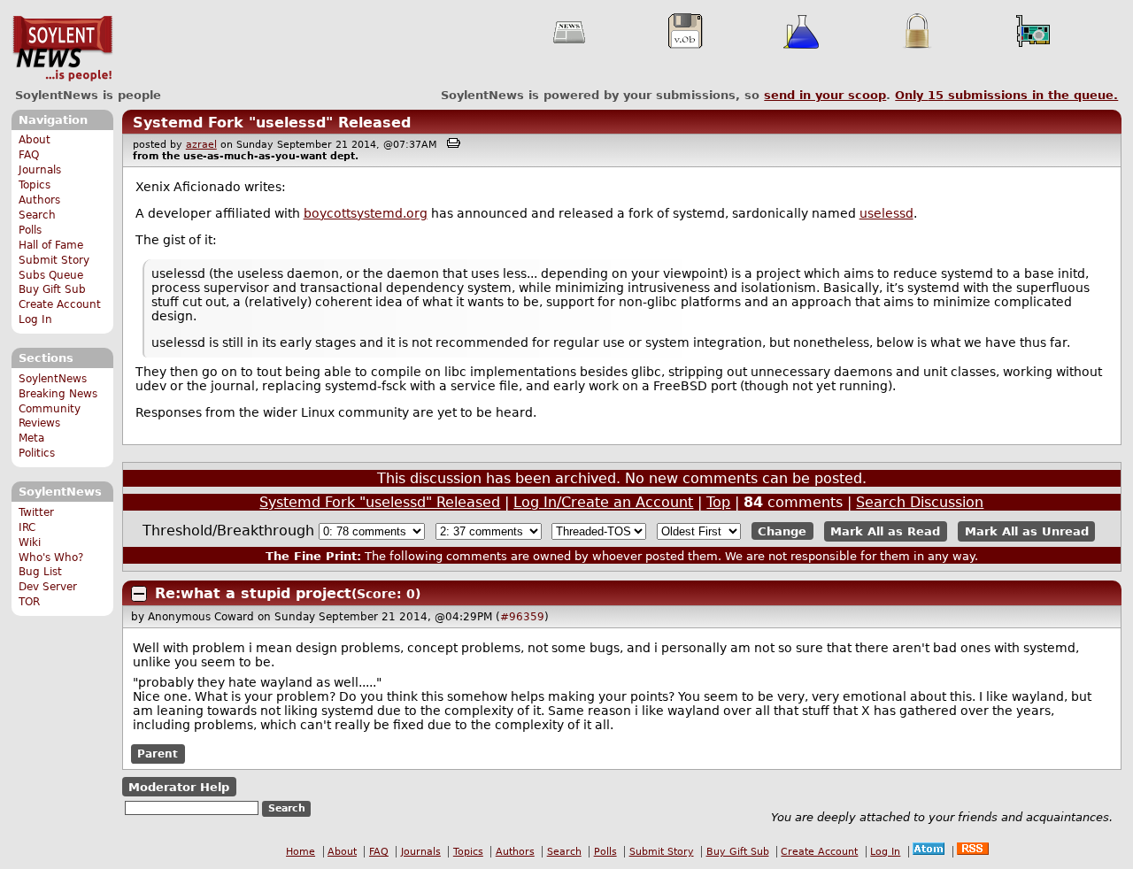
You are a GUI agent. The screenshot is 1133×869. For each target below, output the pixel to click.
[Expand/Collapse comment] (139, 594)
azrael (201, 144)
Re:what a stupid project (253, 593)
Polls (30, 230)
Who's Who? (51, 557)
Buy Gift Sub (52, 289)
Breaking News (58, 394)
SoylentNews (62, 48)
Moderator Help (178, 787)
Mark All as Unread (1027, 531)
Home (300, 851)
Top (718, 502)
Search (37, 215)
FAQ (29, 155)
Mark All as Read (885, 531)
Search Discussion (919, 502)
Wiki (30, 542)
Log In (35, 319)
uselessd (886, 213)
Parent (157, 754)
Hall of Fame (51, 245)
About (34, 140)
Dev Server (48, 587)
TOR (29, 602)
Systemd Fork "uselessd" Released (272, 122)
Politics (37, 453)
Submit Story (54, 260)
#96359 (522, 617)
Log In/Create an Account (603, 502)
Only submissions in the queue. (1006, 95)
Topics (34, 185)
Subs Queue (51, 275)
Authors (39, 200)
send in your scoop (825, 95)
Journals (40, 170)
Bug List (40, 571)
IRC (27, 527)
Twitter (36, 512)
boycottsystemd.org (366, 213)
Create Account (60, 304)
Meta (31, 438)
